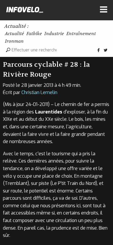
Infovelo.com (24, 11)
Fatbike (34, 33)
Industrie (54, 33)
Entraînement (81, 33)
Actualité (14, 33)
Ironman (14, 41)
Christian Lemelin (39, 92)
